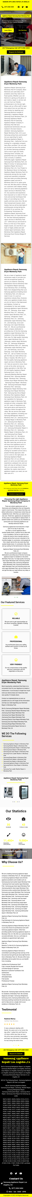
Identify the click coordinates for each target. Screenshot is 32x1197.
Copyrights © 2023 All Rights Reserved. (16, 1195)
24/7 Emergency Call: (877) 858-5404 (16, 48)
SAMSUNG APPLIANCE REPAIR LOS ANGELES (16, 2)
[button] (14, 597)
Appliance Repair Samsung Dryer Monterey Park (16, 484)
